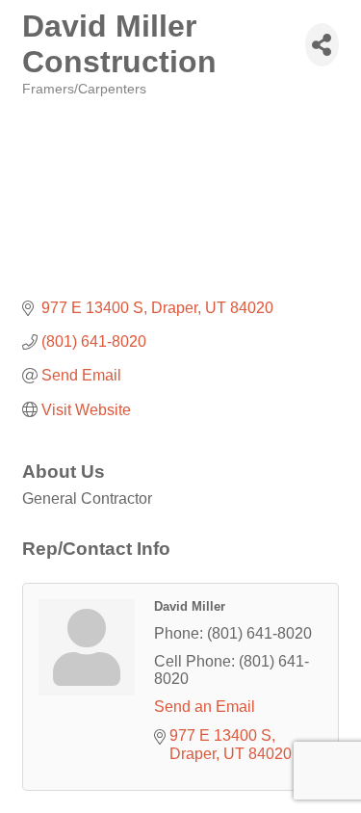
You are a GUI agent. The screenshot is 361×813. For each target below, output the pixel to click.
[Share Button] (322, 44)
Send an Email (204, 706)
